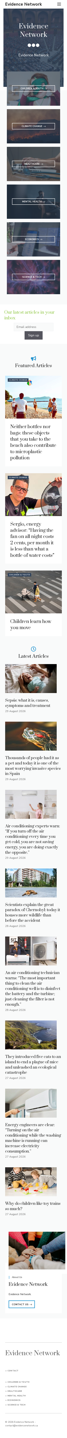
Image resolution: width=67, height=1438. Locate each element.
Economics (14, 1400)
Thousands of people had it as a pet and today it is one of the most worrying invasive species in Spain (33, 765)
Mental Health (17, 1395)
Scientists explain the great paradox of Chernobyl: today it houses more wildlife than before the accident (32, 912)
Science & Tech (16, 1405)
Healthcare (15, 1391)
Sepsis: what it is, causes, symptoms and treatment (27, 703)
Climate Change (18, 380)
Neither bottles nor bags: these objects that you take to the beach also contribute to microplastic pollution (33, 442)
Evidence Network (23, 4)
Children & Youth (19, 575)
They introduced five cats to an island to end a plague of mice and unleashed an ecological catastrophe (33, 1064)
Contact (13, 1370)
